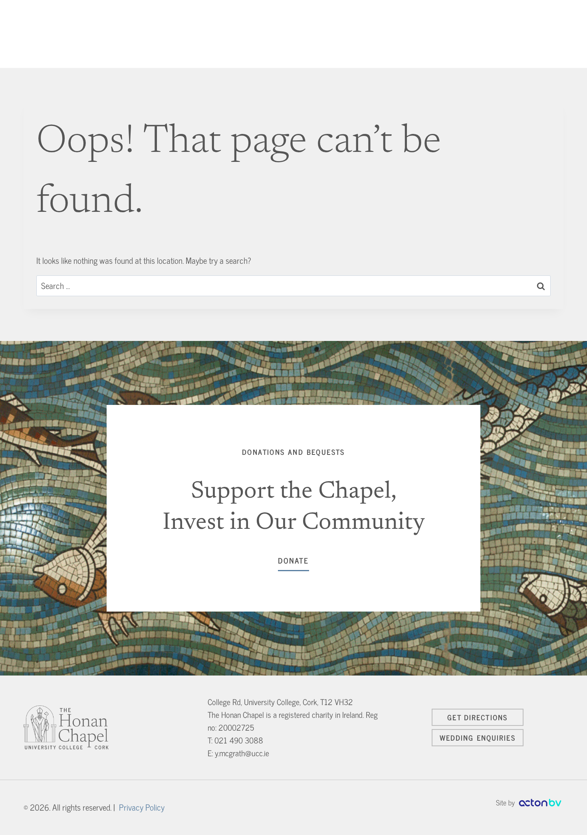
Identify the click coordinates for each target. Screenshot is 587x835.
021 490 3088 (238, 740)
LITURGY (325, 34)
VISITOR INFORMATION (433, 34)
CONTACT (497, 34)
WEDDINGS (367, 34)
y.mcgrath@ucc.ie (242, 752)
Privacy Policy (142, 807)
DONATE (544, 34)
